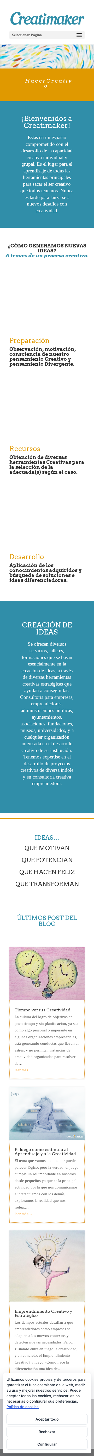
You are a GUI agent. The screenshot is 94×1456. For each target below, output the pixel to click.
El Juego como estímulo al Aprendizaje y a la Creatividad (45, 1151)
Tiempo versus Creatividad (42, 1009)
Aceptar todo (47, 1419)
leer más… (23, 1070)
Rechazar (47, 1431)
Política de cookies (23, 1406)
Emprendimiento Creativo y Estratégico (43, 1313)
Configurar (47, 1444)
